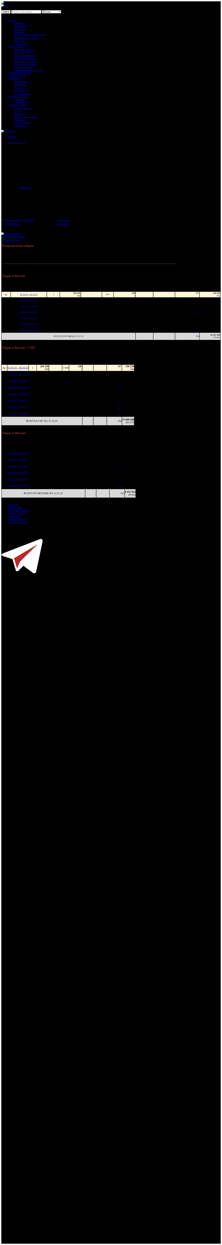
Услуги (18, 111)
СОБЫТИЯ (14, 79)
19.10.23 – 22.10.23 (29, 312)
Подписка (19, 125)
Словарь (19, 102)
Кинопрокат (21, 81)
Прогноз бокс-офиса (25, 64)
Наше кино (25, 187)
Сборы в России (10, 239)
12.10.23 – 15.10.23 (29, 306)
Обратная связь (22, 122)
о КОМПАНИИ (17, 522)
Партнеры (20, 120)
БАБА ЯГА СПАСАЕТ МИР (17, 220)
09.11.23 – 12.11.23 (29, 329)
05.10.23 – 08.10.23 (29, 300)
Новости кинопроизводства (29, 35)
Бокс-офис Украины (25, 58)
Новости (12, 20)
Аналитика (20, 29)
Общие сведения (23, 108)
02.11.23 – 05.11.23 (29, 324)
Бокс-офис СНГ (23, 52)
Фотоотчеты (21, 90)
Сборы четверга (23, 67)
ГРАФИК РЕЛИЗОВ (19, 73)
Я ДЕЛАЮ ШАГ (11, 224)
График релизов (16, 142)
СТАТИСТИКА (17, 76)
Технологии (21, 43)
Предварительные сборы (28, 70)
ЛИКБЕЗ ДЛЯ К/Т (18, 96)
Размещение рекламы (26, 117)
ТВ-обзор (19, 32)
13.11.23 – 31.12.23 (17, 413)
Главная (12, 136)
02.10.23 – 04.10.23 (29, 294)
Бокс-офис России (24, 49)
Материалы (20, 99)
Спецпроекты (22, 93)
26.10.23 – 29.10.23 (29, 318)
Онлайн (18, 87)
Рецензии (19, 41)
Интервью (20, 26)
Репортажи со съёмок (26, 38)
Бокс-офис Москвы (25, 55)
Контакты (19, 114)
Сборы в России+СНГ (13, 236)
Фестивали (20, 84)
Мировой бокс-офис (25, 61)
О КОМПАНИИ (17, 105)
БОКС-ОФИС (15, 46)
